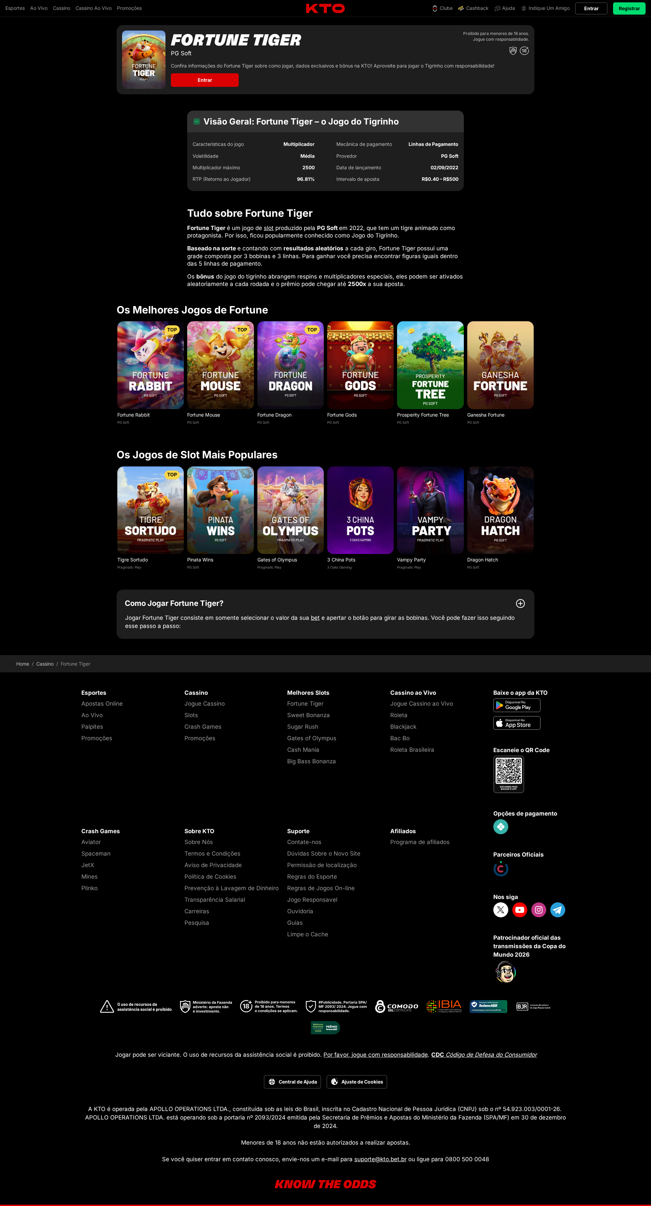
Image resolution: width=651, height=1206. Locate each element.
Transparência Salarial (214, 899)
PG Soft (123, 422)
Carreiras (196, 911)
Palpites (92, 726)
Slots (191, 715)
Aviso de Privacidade (213, 865)
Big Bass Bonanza (311, 761)
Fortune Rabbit (133, 415)
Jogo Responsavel (312, 899)
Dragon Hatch (482, 559)
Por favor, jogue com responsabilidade (375, 1054)
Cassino (45, 664)
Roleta (399, 715)
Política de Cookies (210, 876)
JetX (87, 865)
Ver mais (151, 365)
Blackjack (403, 726)
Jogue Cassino (204, 703)
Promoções (96, 738)
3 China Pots (341, 559)
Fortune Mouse (203, 415)
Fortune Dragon (274, 415)
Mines (89, 876)
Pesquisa (196, 922)
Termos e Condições (212, 853)
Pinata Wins (200, 559)
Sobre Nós (198, 842)
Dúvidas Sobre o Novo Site (323, 853)
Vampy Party (411, 559)
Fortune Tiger (305, 703)
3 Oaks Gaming (339, 567)
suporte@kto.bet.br (380, 1159)
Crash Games (202, 726)
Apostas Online (102, 703)
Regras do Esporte (312, 876)
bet (315, 617)
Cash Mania (303, 749)
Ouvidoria (300, 911)
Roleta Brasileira (412, 749)
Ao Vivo (92, 715)
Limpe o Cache (307, 934)
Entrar (591, 8)
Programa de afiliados (420, 842)
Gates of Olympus (277, 559)
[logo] (325, 9)
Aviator (91, 842)
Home (22, 664)
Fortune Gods (342, 415)
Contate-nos (304, 842)
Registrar (629, 8)
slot (269, 228)
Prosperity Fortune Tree (423, 415)
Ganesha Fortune (486, 415)
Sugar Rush (302, 726)
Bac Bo (400, 738)
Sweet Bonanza (308, 715)
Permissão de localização (322, 865)
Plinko (89, 888)
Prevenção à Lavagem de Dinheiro (231, 888)
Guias (295, 922)
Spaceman (96, 853)
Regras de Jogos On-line (321, 888)
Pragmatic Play (129, 567)
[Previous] (116, 377)
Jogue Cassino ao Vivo (421, 703)
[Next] (534, 377)
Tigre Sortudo (132, 559)
